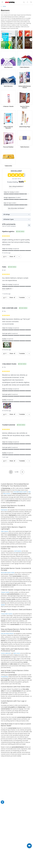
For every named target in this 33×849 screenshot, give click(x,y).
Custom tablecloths (6, 653)
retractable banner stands (20, 492)
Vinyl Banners (8, 67)
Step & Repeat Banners (8, 127)
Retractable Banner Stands (25, 86)
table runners (16, 653)
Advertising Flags (24, 126)
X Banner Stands (8, 106)
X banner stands (5, 592)
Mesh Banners (8, 86)
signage (3, 604)
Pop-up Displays (8, 147)
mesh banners (17, 551)
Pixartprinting (4, 676)
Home (4, 6)
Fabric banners (4, 531)
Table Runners (24, 147)
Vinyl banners (4, 510)
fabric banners (6, 493)
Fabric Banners (24, 67)
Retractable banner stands (7, 572)
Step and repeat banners (7, 633)
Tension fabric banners (7, 614)
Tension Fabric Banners (24, 107)
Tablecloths (8, 165)
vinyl (29, 492)
